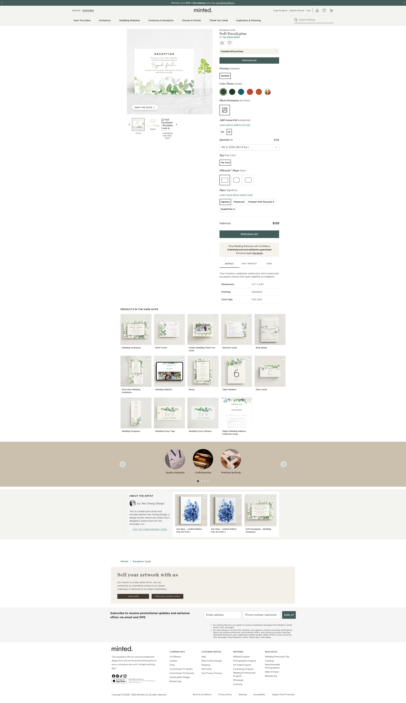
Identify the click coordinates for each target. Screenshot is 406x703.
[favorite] (229, 42)
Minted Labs (176, 681)
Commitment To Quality (181, 668)
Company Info (177, 651)
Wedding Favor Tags (165, 431)
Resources (271, 651)
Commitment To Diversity (182, 672)
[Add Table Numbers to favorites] (249, 358)
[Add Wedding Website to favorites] (182, 358)
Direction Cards (229, 348)
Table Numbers (229, 389)
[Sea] (241, 92)
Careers (173, 660)
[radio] (225, 76)
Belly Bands (261, 348)
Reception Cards (227, 30)
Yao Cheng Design (231, 37)
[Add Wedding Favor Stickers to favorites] (216, 400)
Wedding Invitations (131, 348)
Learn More (133, 596)
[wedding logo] (203, 10)
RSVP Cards (161, 348)
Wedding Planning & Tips (277, 656)
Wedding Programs (131, 431)
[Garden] (223, 92)
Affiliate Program (241, 656)
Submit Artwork (296, 10)
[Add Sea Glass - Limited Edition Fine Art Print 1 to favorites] (205, 497)
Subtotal (225, 223)
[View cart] (331, 10)
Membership (271, 675)
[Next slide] (176, 124)
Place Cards (261, 389)
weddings (88, 10)
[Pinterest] (117, 676)
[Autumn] (259, 92)
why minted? (249, 263)
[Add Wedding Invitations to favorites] (149, 316)
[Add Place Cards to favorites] (283, 358)
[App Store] (119, 682)
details (229, 263)
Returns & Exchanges (211, 660)
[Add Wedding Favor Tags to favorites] (182, 400)
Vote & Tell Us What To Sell (167, 596)
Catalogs (269, 660)
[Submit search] (296, 20)
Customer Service (211, 651)
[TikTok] (121, 676)
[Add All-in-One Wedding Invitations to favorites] (149, 358)
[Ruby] (250, 92)
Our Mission (175, 656)
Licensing (237, 684)
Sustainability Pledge (180, 677)
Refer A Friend (272, 671)
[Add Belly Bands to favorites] (283, 316)
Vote (308, 10)
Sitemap (243, 694)
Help (203, 656)
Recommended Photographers (272, 666)
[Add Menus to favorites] (216, 358)
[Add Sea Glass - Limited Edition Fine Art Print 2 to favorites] (239, 497)
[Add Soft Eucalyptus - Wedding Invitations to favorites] (274, 497)
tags (269, 263)
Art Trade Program (242, 664)
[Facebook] (113, 676)
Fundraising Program (243, 668)
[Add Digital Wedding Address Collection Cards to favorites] (249, 400)
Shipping (205, 664)
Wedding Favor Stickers (200, 431)
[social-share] (222, 42)
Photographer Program (244, 660)
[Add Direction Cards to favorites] (249, 316)
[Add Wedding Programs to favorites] (149, 400)
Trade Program (280, 10)
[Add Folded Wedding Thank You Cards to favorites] (216, 316)
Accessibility (259, 694)
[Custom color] (268, 92)
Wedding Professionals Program (244, 674)
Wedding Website (163, 389)
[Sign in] (317, 10)
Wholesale (238, 679)
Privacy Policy (225, 694)
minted (76, 10)
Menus (192, 389)
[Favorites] (324, 10)
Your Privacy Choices (211, 672)
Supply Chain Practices (283, 694)
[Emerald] (232, 92)
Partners (238, 651)
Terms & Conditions (202, 694)
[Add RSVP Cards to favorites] (182, 316)
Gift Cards (206, 668)
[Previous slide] (129, 124)
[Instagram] (125, 676)
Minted (124, 561)
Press (172, 664)
